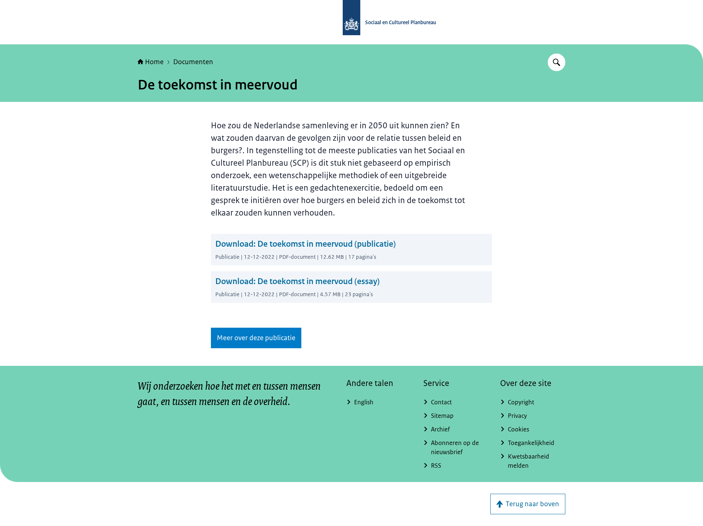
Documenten (193, 62)
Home (154, 62)
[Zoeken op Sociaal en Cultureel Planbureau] (556, 62)
